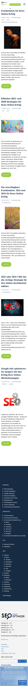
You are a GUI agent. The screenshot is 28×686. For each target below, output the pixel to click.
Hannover (8, 529)
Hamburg (8, 527)
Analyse (6, 573)
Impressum (4, 639)
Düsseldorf (9, 562)
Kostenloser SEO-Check (15, 4)
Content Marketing (9, 491)
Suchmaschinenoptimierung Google (14, 535)
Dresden (8, 559)
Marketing (7, 546)
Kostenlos (7, 584)
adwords (4, 384)
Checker (6, 582)
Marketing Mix (8, 500)
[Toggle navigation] (24, 4)
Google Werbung (9, 493)
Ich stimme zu (22, 683)
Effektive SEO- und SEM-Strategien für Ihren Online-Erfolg (11, 101)
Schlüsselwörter (9, 515)
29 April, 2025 (5, 108)
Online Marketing (9, 504)
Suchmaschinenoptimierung (12, 520)
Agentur (6, 555)
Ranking (6, 591)
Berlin (7, 522)
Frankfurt (8, 524)
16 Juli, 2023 (5, 290)
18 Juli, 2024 (5, 200)
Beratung (7, 575)
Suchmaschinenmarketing (12, 507)
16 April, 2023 (5, 381)
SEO (8, 20)
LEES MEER (6, 86)
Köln (7, 568)
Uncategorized (6, 202)
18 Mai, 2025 (5, 17)
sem (3, 111)
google (11, 384)
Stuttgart (8, 533)
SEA (3, 20)
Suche (22, 661)
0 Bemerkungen (16, 17)
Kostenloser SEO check (8, 653)
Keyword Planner (9, 544)
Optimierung (7, 589)
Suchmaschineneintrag (11, 518)
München (8, 531)
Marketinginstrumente (10, 502)
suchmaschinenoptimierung (9, 22)
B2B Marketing (8, 489)
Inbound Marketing (9, 495)
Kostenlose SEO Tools (10, 498)
